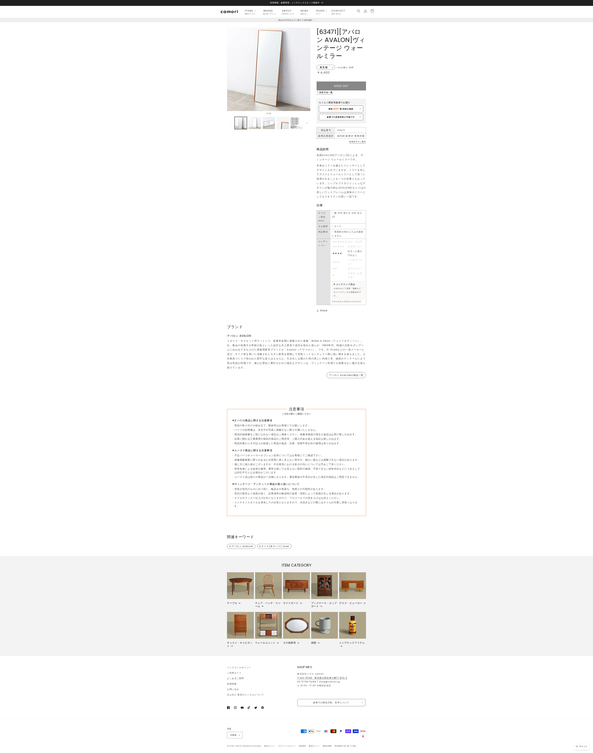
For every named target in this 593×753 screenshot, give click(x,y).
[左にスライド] (230, 123)
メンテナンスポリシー (239, 667)
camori (238, 746)
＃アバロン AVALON (241, 546)
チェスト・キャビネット (240, 644)
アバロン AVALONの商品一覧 (346, 375)
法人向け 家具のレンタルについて (245, 694)
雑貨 (313, 643)
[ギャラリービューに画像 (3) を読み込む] (269, 123)
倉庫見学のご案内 (357, 141)
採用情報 (232, 683)
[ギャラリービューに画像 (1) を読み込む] (241, 123)
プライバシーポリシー (287, 746)
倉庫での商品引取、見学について (331, 702)
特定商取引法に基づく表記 (345, 746)
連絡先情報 (327, 746)
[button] (251, 10)
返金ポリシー (269, 746)
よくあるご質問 (235, 678)
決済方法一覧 (326, 92)
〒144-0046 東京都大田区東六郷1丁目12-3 (322, 677)
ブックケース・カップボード (324, 605)
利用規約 (302, 746)
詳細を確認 (340, 108)
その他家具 (289, 643)
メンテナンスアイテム (352, 643)
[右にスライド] (307, 123)
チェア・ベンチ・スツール (268, 605)
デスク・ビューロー (350, 603)
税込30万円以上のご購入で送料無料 (295, 20)
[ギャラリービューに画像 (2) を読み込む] (254, 123)
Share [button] (324, 310)
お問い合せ (233, 689)
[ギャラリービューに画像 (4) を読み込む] (282, 123)
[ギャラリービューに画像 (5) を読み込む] (296, 123)
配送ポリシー (314, 746)
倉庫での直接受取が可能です (341, 117)
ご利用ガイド (234, 672)
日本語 (233, 735)
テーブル (232, 603)
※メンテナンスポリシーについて (346, 301)
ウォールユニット (265, 643)
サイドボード (291, 603)
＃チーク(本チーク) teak (274, 546)
